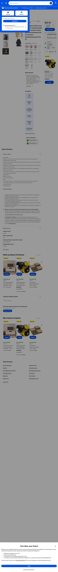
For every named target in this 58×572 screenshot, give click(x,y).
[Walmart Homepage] (6, 3)
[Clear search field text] (48, 3)
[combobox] (30, 3)
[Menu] (2, 3)
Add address (15, 21)
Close (29, 566)
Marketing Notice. (20, 560)
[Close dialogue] (55, 546)
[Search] (51, 3)
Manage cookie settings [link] (28, 569)
